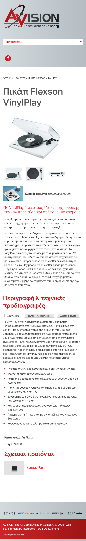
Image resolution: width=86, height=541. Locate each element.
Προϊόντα (20, 77)
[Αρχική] (31, 6)
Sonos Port (24, 268)
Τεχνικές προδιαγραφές (39, 315)
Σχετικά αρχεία (68, 315)
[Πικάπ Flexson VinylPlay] (33, 118)
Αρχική (7, 77)
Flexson (30, 437)
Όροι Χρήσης (51, 528)
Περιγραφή (13, 315)
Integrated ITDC (32, 528)
